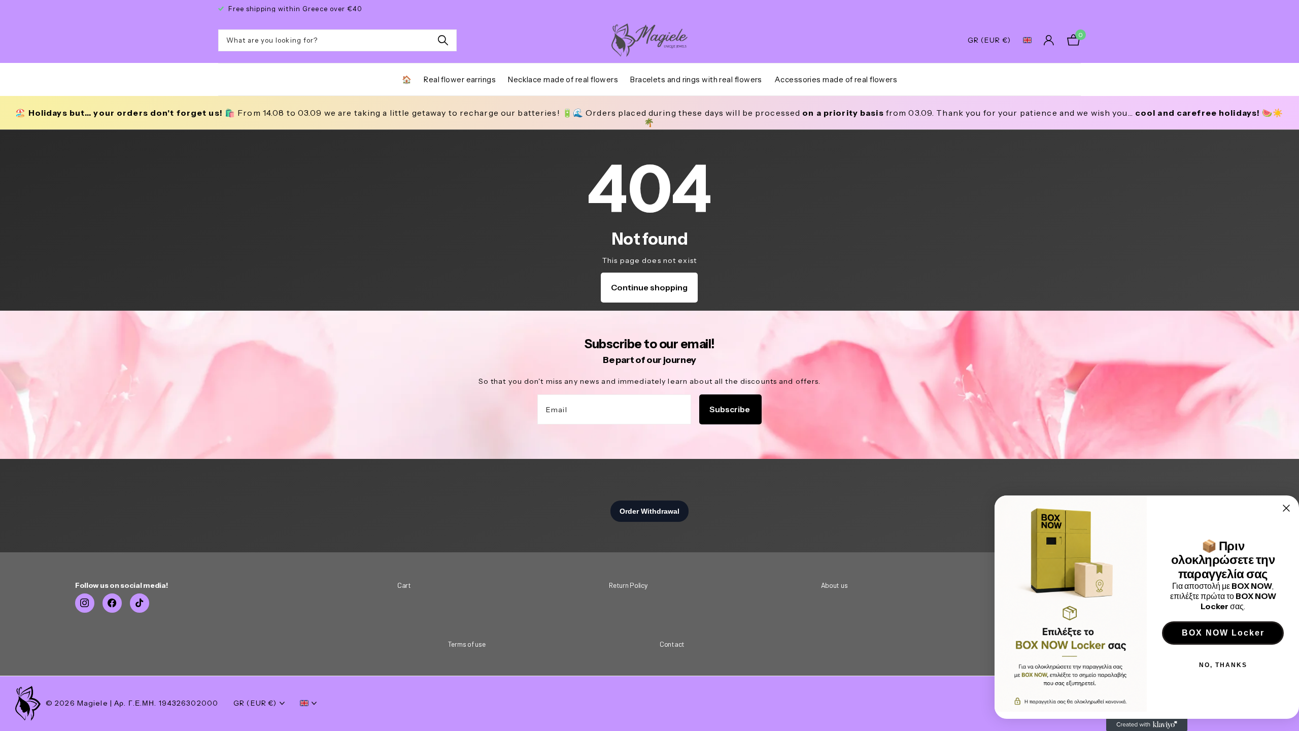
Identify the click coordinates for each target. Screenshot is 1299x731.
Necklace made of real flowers (563, 79)
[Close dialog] (1286, 508)
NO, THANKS (1223, 665)
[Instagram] (84, 603)
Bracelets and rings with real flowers (696, 79)
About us (834, 585)
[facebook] (112, 603)
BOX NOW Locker (1223, 632)
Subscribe (730, 409)
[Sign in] (1049, 40)
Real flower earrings (460, 79)
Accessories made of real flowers (835, 79)
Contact (672, 644)
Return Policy (628, 585)
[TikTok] (139, 603)
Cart (404, 585)
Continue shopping (649, 287)
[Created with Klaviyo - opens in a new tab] (1146, 725)
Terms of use (467, 644)
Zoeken (443, 40)
